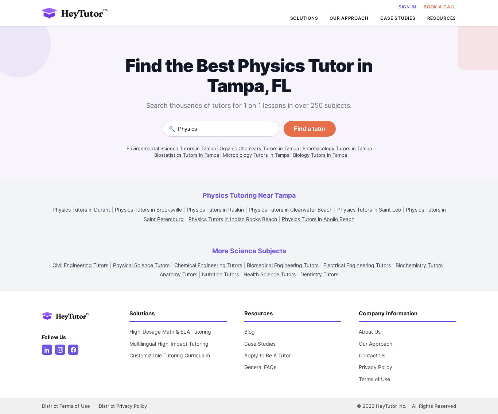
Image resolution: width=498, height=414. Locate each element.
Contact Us (372, 355)
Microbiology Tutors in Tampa (256, 155)
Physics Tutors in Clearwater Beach (290, 209)
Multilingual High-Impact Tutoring (169, 344)
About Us (370, 331)
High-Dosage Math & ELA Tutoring (170, 331)
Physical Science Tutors (141, 265)
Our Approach (375, 344)
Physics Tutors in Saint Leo (369, 209)
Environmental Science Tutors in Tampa (171, 148)
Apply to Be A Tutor (267, 355)
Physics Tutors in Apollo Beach (318, 219)
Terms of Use (374, 379)
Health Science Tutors (270, 274)
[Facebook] (73, 350)
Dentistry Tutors (319, 274)
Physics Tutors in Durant (81, 209)
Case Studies (260, 344)
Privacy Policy (375, 367)
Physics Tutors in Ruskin (215, 209)
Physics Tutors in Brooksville (148, 209)
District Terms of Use (66, 406)
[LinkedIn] (47, 350)
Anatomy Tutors (178, 274)
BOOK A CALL (440, 7)
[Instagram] (60, 350)
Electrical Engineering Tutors (357, 265)
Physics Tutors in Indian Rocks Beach (232, 219)
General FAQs (260, 367)
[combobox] (225, 128)
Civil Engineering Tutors (80, 265)
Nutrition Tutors (220, 274)
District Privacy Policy (123, 406)
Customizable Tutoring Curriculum (169, 355)
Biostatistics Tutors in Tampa (186, 155)
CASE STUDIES (398, 18)
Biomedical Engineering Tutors (283, 265)
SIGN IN (407, 7)
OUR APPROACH (349, 18)
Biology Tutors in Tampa (320, 155)
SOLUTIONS (304, 18)
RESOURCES (441, 18)
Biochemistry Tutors (419, 265)
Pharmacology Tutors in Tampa (337, 148)
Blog (249, 331)
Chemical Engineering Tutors (208, 265)
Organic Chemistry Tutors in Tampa (259, 148)
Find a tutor (310, 129)
